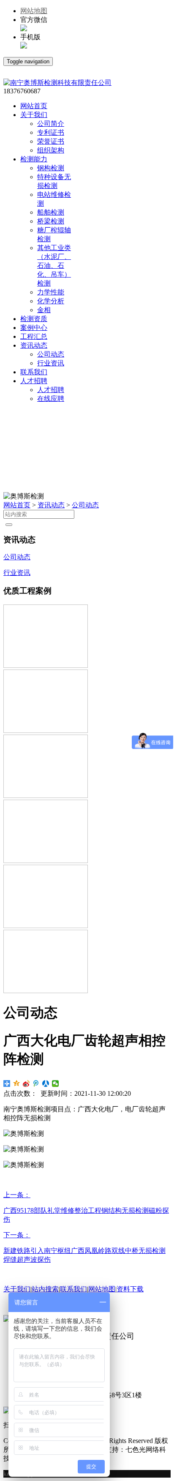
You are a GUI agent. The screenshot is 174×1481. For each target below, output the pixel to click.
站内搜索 (45, 1289)
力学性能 (50, 292)
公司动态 (50, 354)
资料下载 (130, 1289)
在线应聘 (50, 398)
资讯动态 (51, 505)
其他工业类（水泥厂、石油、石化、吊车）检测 (54, 265)
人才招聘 (50, 389)
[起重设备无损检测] (45, 795)
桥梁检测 (50, 221)
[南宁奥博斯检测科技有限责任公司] (57, 82)
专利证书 (50, 132)
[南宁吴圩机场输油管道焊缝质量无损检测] (45, 860)
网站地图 (33, 10)
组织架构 (50, 150)
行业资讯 (50, 363)
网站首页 (16, 505)
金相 (44, 309)
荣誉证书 (50, 141)
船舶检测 (50, 212)
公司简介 (50, 123)
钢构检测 (50, 168)
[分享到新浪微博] (26, 1083)
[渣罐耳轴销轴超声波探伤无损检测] (45, 925)
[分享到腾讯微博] (36, 1083)
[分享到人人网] (45, 1083)
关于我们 (16, 1289)
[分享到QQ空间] (16, 1083)
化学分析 (50, 301)
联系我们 (73, 1289)
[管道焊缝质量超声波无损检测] (45, 730)
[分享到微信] (55, 1083)
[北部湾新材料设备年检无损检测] (45, 990)
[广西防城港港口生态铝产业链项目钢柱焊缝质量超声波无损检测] (45, 665)
